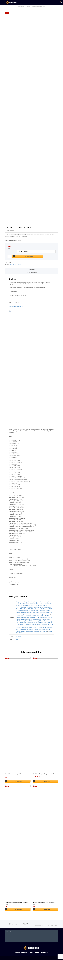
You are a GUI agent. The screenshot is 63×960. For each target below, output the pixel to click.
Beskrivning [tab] (32, 269)
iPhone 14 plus (25, 607)
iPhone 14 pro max (41, 607)
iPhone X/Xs (36, 627)
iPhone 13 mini (29, 605)
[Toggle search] (56, 2)
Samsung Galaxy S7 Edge (32, 631)
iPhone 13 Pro (37, 605)
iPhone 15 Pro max (36, 609)
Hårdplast (18, 636)
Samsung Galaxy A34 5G (46, 612)
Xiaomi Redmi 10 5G (33, 624)
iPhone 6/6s (27, 626)
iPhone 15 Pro (27, 609)
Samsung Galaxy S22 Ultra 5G (35, 619)
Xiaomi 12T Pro (24, 624)
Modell (10, 251)
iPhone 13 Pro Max (46, 605)
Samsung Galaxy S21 (21, 617)
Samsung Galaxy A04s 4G (24, 610)
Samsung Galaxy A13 (36, 610)
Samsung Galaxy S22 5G (22, 619)
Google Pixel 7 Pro (28, 602)
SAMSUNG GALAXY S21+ (32, 617)
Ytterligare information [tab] (31, 272)
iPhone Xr (49, 627)
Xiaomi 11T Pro (36, 622)
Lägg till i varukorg (29, 256)
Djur (11, 264)
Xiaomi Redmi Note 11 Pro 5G (45, 624)
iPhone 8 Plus (20, 627)
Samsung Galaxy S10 (21, 615)
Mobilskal (14, 264)
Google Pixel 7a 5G (38, 602)
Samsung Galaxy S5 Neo (44, 629)
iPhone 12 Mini (34, 603)
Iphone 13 (23, 605)
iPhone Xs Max (43, 627)
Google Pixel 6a (20, 602)
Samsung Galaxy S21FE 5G (45, 617)
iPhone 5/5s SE (19, 626)
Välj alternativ (18, 781)
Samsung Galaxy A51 (21, 614)
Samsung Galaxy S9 (42, 631)
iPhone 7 (39, 626)
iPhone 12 (28, 603)
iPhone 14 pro (32, 607)
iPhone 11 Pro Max (20, 603)
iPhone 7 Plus (45, 626)
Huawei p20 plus (48, 602)
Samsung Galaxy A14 (46, 610)
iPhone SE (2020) (28, 627)
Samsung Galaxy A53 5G (32, 614)
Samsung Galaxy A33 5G (34, 612)
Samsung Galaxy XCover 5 (25, 622)
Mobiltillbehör (19, 264)
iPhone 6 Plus (33, 626)
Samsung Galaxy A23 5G (22, 612)
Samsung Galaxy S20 (31, 615)
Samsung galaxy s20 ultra (43, 615)
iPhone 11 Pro (25, 629)
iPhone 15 (48, 607)
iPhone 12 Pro (42, 603)
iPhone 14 (18, 607)
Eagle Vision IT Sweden (31, 958)
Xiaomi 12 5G (43, 622)
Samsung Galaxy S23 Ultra (37, 621)
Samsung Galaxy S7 (20, 631)
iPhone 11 (18, 629)
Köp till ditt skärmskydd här (16, 306)
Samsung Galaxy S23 (26, 621)
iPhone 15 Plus (19, 609)
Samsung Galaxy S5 (33, 629)
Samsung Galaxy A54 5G (44, 614)
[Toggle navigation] (2, 2)
